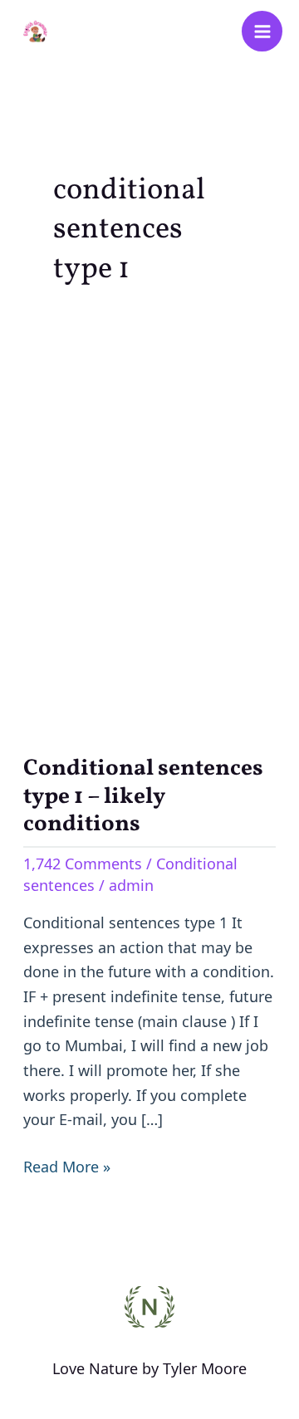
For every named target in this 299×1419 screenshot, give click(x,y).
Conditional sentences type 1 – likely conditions (143, 796)
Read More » (66, 1166)
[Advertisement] (150, 518)
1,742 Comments (82, 863)
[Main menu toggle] (262, 31)
